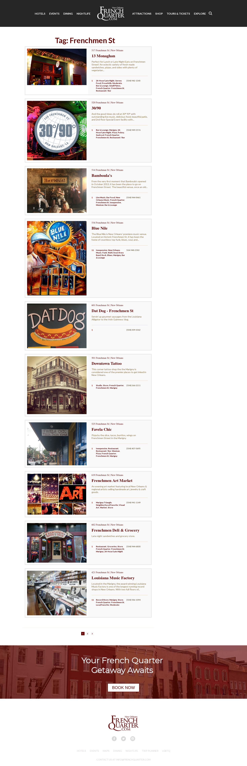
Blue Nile (100, 228)
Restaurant (113, 448)
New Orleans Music (108, 198)
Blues (109, 255)
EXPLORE (200, 13)
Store (105, 385)
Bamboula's (102, 175)
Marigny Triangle (104, 502)
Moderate (117, 83)
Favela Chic (102, 429)
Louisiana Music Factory (113, 578)
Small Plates (114, 85)
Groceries (112, 546)
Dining (117, 750)
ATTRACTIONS (141, 13)
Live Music (101, 197)
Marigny (113, 130)
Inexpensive (115, 202)
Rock (103, 255)
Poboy (121, 132)
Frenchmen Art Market (112, 480)
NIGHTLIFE (83, 13)
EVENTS (54, 13)
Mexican (100, 205)
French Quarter (103, 88)
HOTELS (40, 13)
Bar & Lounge (102, 85)
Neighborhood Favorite (107, 505)
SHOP (159, 13)
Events (94, 750)
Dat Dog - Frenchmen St (112, 310)
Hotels (81, 750)
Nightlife (132, 750)
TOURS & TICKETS (178, 13)
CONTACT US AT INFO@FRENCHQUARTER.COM (123, 759)
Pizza (114, 132)
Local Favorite (102, 605)
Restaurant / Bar (103, 90)
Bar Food (110, 197)
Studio (99, 385)
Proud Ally (107, 83)
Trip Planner (150, 750)
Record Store (102, 600)
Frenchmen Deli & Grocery (115, 530)
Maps (106, 750)
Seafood (100, 135)
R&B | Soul (113, 252)
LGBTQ (166, 750)
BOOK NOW (123, 687)
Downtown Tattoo (107, 363)
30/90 (96, 108)
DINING (68, 13)
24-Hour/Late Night (105, 80)
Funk (104, 252)
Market (103, 507)
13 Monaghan (103, 56)
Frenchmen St (117, 88)
